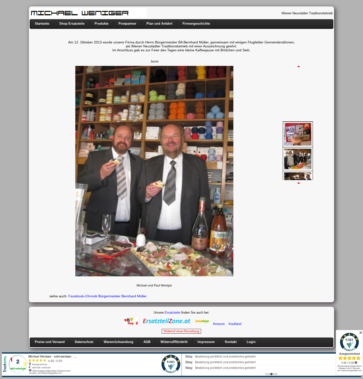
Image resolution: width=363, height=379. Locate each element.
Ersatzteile (172, 312)
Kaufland (235, 324)
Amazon (219, 324)
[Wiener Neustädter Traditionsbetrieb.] (297, 140)
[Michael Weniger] (88, 17)
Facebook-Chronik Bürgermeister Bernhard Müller (107, 296)
